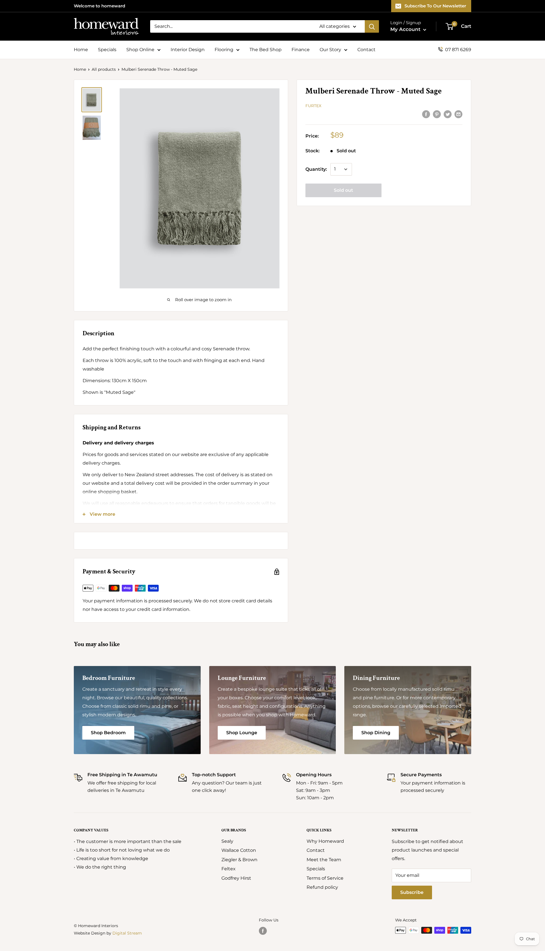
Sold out (343, 190)
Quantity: (316, 169)
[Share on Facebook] (426, 114)
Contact (366, 49)
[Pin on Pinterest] (437, 114)
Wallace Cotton (238, 850)
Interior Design (188, 49)
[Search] (372, 26)
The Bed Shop (266, 49)
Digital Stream (127, 933)
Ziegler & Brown (239, 859)
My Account (406, 29)
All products (104, 69)
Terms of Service (325, 878)
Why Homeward (325, 841)
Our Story (330, 49)
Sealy (227, 841)
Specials (107, 49)
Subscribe (412, 892)
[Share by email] (458, 114)
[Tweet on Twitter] (448, 114)
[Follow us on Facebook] (263, 931)
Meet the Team (324, 859)
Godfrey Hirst (236, 878)
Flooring (224, 49)
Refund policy (322, 887)
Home (81, 49)
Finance (301, 49)
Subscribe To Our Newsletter (435, 6)
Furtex (313, 105)
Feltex (228, 868)
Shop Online (140, 49)
